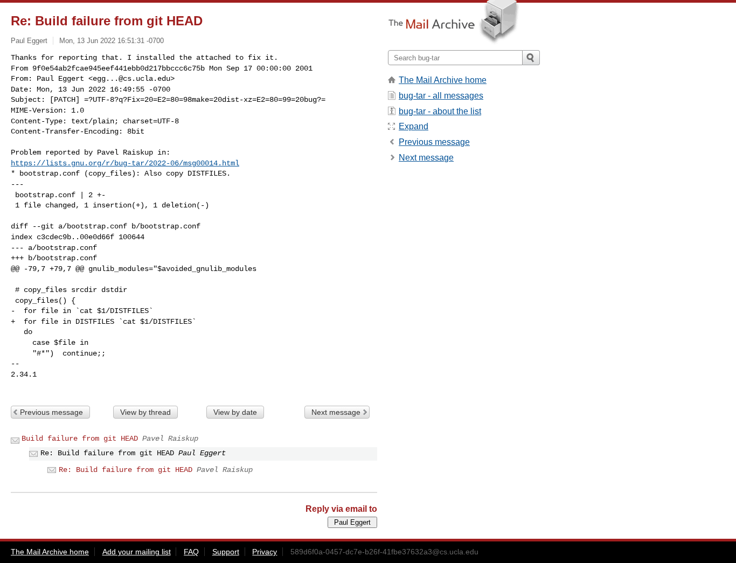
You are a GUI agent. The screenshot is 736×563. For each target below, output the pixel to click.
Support (225, 551)
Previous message (51, 412)
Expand (413, 126)
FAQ (191, 551)
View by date (235, 412)
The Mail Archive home (443, 80)
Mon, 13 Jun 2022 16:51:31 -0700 (111, 41)
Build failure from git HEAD (80, 438)
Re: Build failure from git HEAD (125, 469)
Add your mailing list (136, 551)
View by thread (145, 412)
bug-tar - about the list (440, 111)
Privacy (264, 551)
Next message (335, 412)
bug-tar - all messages (441, 95)
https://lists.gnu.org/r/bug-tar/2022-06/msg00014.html (125, 163)
